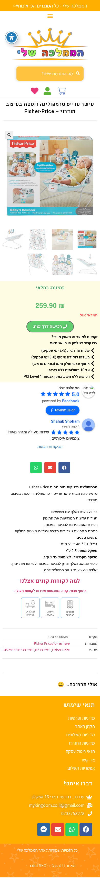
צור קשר (88, 760)
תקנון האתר (85, 726)
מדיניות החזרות (82, 743)
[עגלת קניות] (61, 90)
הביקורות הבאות (50, 446)
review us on (65, 409)
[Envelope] (57, 829)
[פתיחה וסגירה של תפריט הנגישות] (11, 37)
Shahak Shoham (65, 421)
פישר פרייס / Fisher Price (52, 643)
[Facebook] (85, 829)
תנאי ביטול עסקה (80, 751)
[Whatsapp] (71, 829)
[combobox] (50, 73)
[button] (50, 15)
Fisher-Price (61, 650)
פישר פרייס (43, 650)
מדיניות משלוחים (80, 734)
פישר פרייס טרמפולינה (18, 650)
